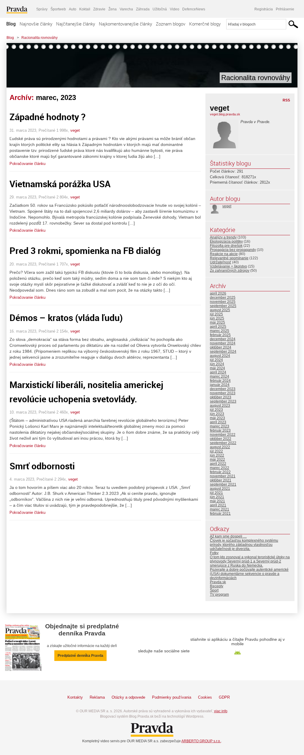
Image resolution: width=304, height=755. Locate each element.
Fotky (214, 553)
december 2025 (222, 297)
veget (75, 130)
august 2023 (220, 405)
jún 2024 (217, 364)
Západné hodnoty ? (48, 117)
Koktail (84, 9)
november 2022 (222, 435)
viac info (220, 711)
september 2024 (223, 351)
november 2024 (222, 343)
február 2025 (220, 335)
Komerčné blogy (205, 24)
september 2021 (223, 484)
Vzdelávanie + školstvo (228, 266)
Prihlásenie (285, 9)
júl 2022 (216, 451)
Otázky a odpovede (128, 697)
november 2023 (222, 393)
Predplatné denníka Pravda (80, 656)
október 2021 (220, 480)
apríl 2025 (218, 327)
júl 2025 (216, 314)
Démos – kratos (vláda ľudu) (66, 317)
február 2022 (220, 472)
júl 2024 (216, 360)
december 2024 (222, 339)
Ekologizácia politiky (226, 241)
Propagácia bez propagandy (233, 250)
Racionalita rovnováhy (39, 38)
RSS (286, 100)
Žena (112, 9)
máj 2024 (217, 368)
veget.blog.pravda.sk (225, 114)
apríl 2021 (218, 505)
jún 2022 (217, 455)
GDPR (224, 697)
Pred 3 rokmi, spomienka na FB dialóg (85, 250)
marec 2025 (219, 331)
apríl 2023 (218, 422)
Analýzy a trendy (223, 237)
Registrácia (263, 9)
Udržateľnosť (220, 262)
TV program (219, 594)
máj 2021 (217, 501)
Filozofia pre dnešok (226, 246)
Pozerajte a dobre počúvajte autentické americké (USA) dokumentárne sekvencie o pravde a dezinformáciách (249, 574)
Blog (11, 23)
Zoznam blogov (170, 24)
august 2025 (220, 310)
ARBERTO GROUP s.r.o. (201, 741)
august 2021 (220, 489)
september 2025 (223, 306)
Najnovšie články (36, 24)
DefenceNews (193, 9)
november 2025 (222, 302)
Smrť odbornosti (42, 466)
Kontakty (75, 697)
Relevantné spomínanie (229, 258)
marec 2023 (219, 426)
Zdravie (99, 9)
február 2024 (220, 381)
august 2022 (220, 447)
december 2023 (222, 389)
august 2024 (220, 356)
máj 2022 (217, 459)
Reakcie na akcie (224, 254)
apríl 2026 (218, 293)
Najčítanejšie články (75, 24)
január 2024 (219, 385)
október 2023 (220, 397)
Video (174, 9)
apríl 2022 (218, 464)
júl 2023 (216, 410)
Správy (42, 9)
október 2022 (220, 439)
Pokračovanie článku (27, 163)
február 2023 (220, 430)
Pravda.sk (218, 582)
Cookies (205, 697)
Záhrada (143, 9)
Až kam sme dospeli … (228, 536)
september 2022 (223, 443)
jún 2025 (217, 318)
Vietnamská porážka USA (60, 184)
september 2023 (223, 401)
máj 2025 (217, 322)
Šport (214, 590)
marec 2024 (219, 376)
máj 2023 (217, 418)
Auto (72, 9)
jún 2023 (217, 414)
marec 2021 (219, 509)
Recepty (216, 586)
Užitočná (160, 9)
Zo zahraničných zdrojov (229, 270)
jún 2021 (217, 497)
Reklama (97, 697)
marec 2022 (219, 468)
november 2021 (222, 476)
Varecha (126, 9)
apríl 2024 (218, 372)
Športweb (58, 9)
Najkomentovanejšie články (125, 24)
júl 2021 (216, 493)
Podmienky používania (171, 697)
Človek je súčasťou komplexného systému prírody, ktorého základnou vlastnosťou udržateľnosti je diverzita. (244, 544)
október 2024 (220, 347)
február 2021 (220, 513)
